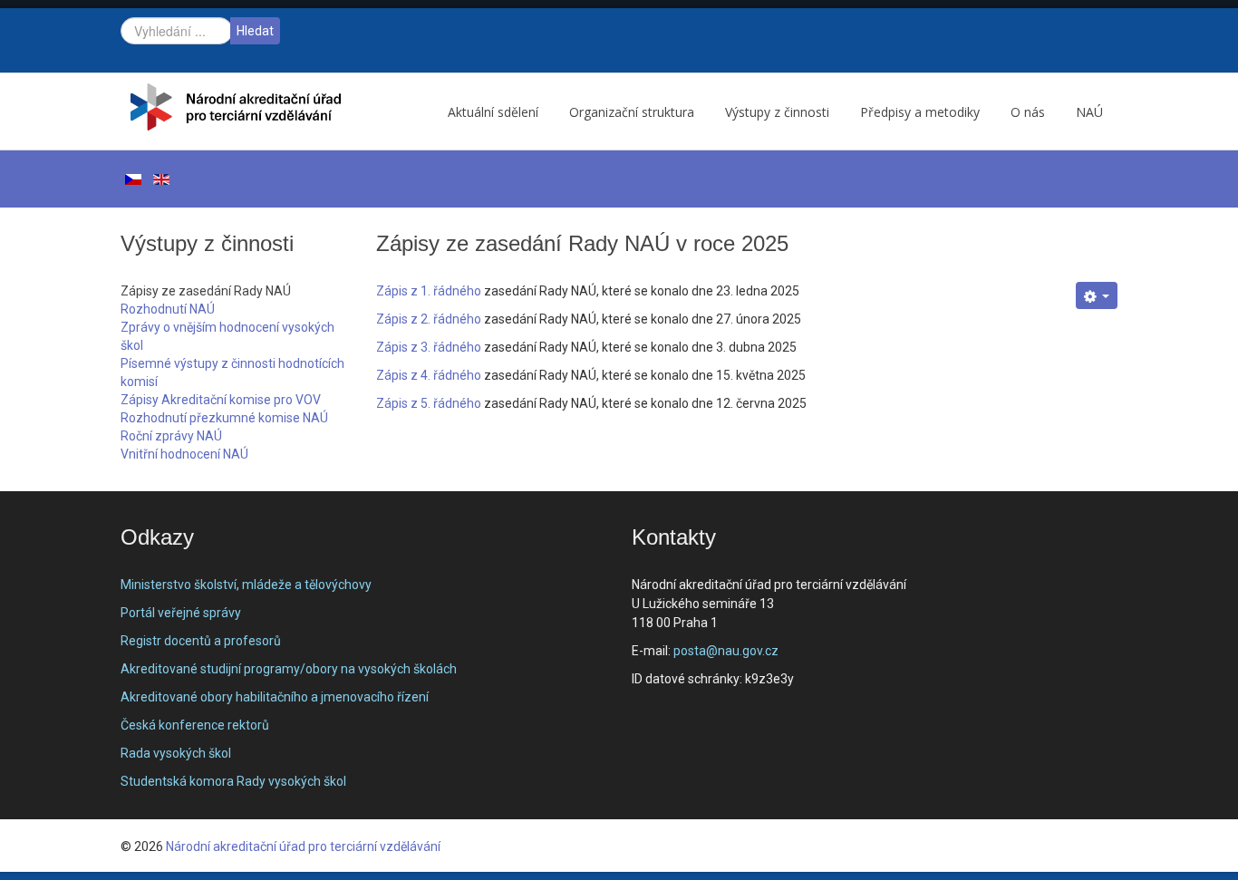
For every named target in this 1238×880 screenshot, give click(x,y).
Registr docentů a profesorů (201, 640)
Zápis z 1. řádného (428, 291)
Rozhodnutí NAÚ (168, 309)
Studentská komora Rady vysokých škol (233, 781)
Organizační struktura (631, 112)
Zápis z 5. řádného (428, 403)
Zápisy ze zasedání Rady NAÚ (206, 291)
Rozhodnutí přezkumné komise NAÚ (224, 418)
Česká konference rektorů (195, 725)
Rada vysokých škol (176, 753)
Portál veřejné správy (181, 612)
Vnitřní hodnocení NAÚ (184, 454)
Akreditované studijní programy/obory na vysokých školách (289, 669)
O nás (1028, 112)
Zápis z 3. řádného (428, 347)
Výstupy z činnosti (777, 112)
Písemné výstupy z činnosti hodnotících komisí (232, 372)
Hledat (255, 31)
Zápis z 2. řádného (428, 319)
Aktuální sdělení (493, 112)
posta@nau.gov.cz (726, 650)
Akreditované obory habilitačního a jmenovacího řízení (275, 697)
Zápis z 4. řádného (428, 375)
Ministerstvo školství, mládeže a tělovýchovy (246, 584)
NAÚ (1089, 112)
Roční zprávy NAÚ (171, 436)
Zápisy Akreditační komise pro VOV (221, 399)
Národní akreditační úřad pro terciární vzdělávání (303, 846)
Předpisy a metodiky (920, 112)
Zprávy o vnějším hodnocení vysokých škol (227, 336)
